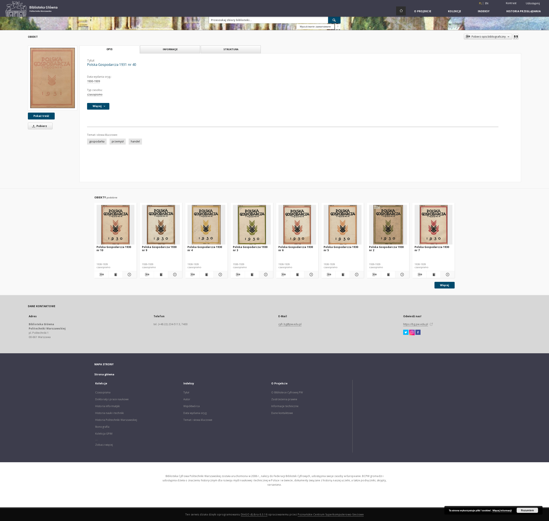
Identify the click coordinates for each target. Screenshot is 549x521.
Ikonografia (102, 427)
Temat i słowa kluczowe (198, 420)
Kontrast (511, 3)
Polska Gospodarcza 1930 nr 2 (386, 248)
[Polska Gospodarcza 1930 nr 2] (388, 225)
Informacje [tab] (170, 49)
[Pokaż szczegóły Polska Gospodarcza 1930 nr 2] (402, 274)
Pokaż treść (41, 116)
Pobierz (41, 126)
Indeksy (484, 11)
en (487, 3)
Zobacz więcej (104, 445)
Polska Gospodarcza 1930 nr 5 (341, 248)
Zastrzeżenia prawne (284, 399)
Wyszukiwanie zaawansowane (315, 26)
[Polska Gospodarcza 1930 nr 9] (161, 225)
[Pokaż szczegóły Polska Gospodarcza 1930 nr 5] (356, 274)
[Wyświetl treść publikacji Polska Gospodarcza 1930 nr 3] (252, 274)
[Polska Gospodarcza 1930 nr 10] (115, 225)
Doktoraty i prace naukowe (112, 399)
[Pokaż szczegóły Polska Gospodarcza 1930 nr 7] (447, 274)
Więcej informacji (502, 510)
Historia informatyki (107, 406)
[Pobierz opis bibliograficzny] (101, 274)
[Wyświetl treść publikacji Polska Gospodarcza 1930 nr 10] (115, 274)
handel (135, 141)
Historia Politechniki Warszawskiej (116, 420)
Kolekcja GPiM (104, 433)
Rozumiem (527, 510)
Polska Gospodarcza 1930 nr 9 (159, 248)
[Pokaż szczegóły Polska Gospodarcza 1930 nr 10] (129, 274)
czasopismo (95, 94)
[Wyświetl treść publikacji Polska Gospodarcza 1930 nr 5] (343, 274)
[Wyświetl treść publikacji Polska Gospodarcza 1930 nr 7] (433, 274)
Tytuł (186, 392)
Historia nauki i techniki (109, 413)
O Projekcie (422, 11)
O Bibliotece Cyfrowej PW (287, 392)
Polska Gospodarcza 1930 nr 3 (250, 248)
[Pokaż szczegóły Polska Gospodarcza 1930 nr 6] (311, 274)
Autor (186, 399)
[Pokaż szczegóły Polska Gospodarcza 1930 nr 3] (265, 274)
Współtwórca (191, 406)
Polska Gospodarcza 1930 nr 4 (204, 248)
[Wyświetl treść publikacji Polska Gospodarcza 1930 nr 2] (388, 274)
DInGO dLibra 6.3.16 (254, 514)
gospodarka (96, 141)
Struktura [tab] (230, 49)
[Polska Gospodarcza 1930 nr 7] (433, 225)
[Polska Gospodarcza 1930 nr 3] (252, 225)
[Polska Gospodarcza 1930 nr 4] (206, 225)
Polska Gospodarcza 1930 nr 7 (432, 248)
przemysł (118, 141)
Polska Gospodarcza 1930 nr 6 (295, 248)
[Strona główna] (401, 10)
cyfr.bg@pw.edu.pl (290, 324)
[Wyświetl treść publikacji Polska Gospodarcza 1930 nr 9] (161, 274)
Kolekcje (454, 11)
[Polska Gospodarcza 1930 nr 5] (342, 225)
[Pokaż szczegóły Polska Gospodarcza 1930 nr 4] (220, 274)
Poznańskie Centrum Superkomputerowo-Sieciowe (331, 514)
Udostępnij (533, 3)
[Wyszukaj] (334, 20)
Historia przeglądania (523, 11)
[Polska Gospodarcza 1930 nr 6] (297, 225)
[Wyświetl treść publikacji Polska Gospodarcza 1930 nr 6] (297, 274)
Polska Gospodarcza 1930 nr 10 (114, 248)
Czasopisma (102, 392)
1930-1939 (93, 81)
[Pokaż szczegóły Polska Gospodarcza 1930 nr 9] (174, 274)
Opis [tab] (109, 49)
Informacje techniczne (285, 406)
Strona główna (104, 374)
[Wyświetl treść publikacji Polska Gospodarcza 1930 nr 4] (206, 274)
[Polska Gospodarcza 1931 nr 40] (52, 78)
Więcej (444, 285)
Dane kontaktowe (282, 413)
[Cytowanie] (516, 36)
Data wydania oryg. (195, 413)
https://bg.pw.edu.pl (415, 324)
